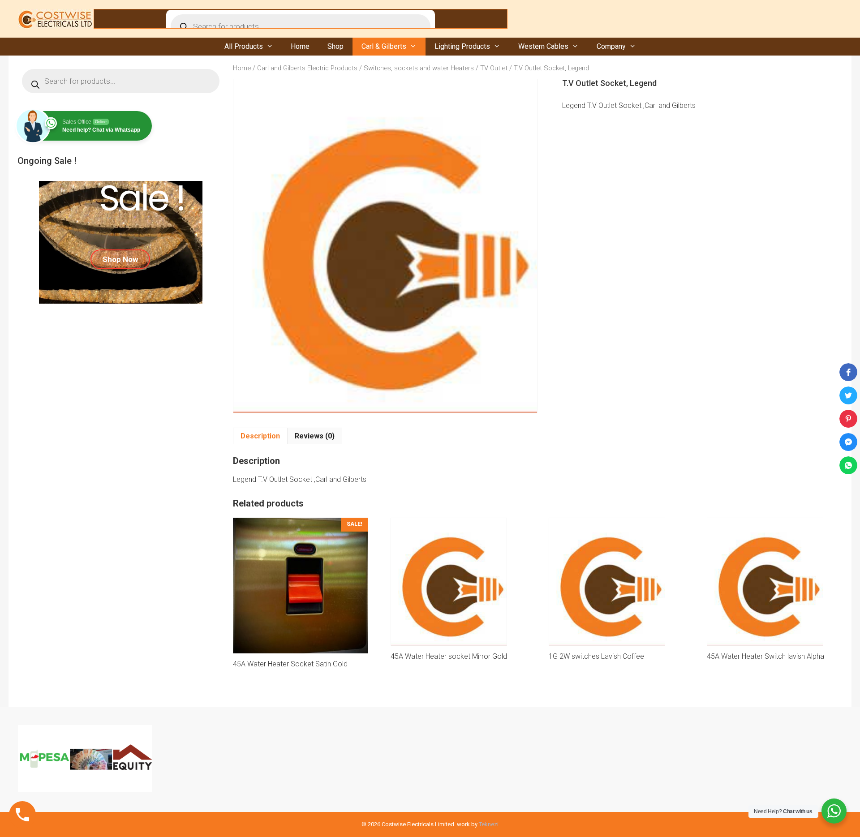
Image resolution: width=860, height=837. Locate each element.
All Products (243, 46)
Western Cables (543, 46)
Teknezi (489, 824)
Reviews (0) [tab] (315, 436)
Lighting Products (462, 46)
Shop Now (120, 259)
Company (611, 46)
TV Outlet (493, 68)
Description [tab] (260, 436)
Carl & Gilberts (383, 46)
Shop (335, 46)
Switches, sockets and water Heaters (419, 68)
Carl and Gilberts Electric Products (307, 68)
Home (300, 46)
